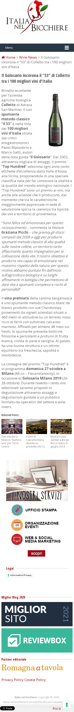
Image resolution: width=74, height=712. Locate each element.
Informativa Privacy (20, 575)
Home (10, 57)
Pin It (57, 708)
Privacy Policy (12, 679)
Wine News (28, 57)
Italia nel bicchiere (26, 697)
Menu (9, 48)
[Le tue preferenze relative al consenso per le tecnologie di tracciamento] (67, 705)
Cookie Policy (35, 679)
